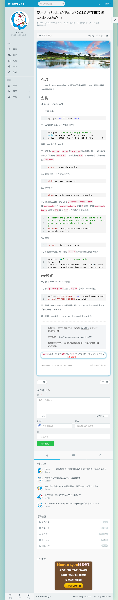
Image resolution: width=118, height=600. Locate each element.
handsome (106, 596)
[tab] (47, 455)
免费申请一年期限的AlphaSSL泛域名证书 (63, 495)
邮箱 (77, 421)
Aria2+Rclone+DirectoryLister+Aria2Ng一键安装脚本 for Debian (72, 503)
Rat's (41, 22)
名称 (39, 421)
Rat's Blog (85, 328)
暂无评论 (83, 22)
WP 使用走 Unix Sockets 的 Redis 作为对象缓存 (71, 316)
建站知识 (42, 25)
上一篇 (42, 382)
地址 (39, 432)
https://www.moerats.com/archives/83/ (75, 337)
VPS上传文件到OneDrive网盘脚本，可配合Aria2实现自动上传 (71, 486)
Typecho (87, 596)
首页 (43, 35)
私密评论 (100, 416)
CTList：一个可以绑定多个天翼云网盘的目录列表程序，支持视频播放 (75, 469)
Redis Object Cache (58, 281)
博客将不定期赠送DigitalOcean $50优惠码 (63, 478)
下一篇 (105, 382)
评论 (39, 395)
